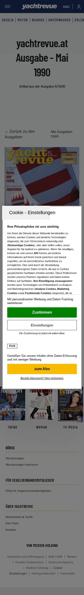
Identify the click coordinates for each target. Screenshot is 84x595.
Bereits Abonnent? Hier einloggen (42, 378)
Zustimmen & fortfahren (42, 312)
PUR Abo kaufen (42, 369)
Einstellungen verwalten (42, 325)
